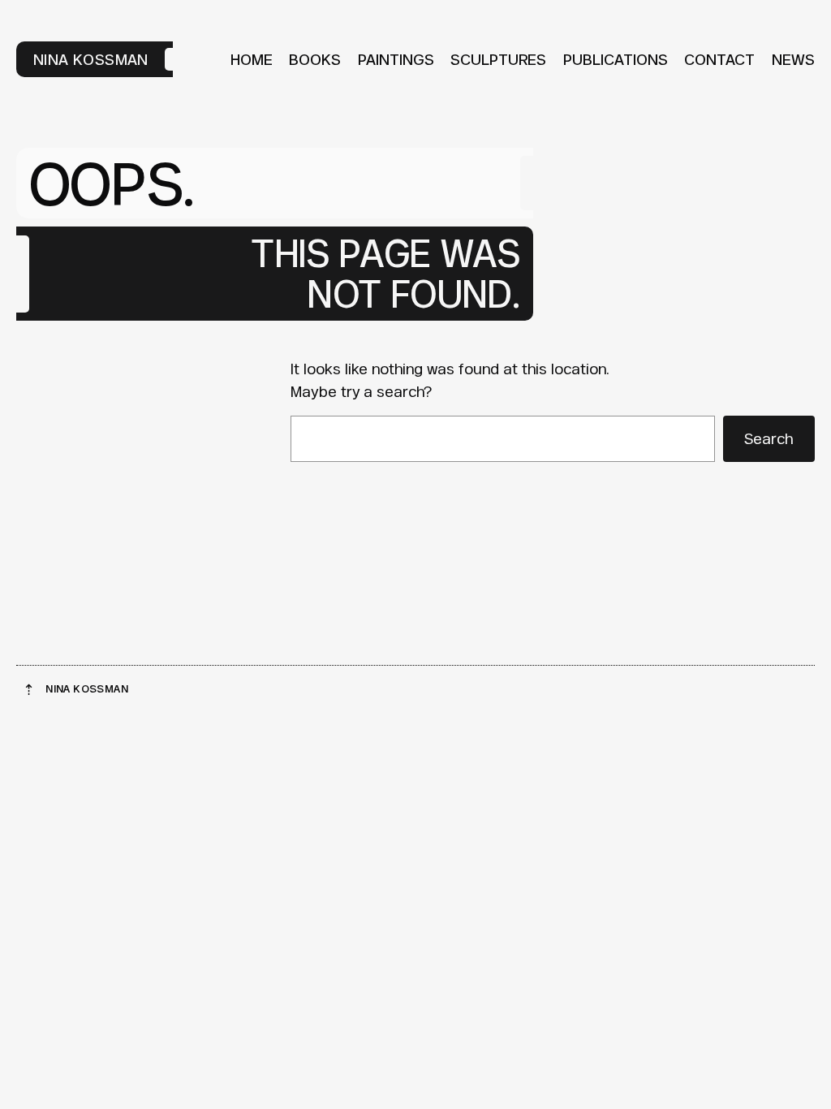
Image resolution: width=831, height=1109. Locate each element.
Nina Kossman (91, 59)
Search (768, 438)
